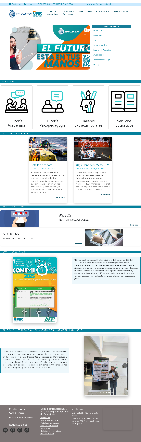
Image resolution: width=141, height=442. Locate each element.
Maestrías (97, 35)
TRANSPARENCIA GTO (63, 4)
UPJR (80, 11)
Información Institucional (99, 4)
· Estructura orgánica (49, 420)
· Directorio (45, 417)
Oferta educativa (52, 12)
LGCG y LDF (98, 64)
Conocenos (102, 11)
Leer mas (60, 197)
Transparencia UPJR (101, 59)
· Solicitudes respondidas (50, 431)
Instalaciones (120, 11)
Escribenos (17, 4)
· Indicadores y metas (49, 425)
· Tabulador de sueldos (49, 423)
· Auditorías (45, 428)
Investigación (99, 55)
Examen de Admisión (102, 50)
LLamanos (30, 4)
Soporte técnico (100, 45)
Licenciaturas (98, 30)
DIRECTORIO (44, 4)
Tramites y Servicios (68, 12)
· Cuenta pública (47, 433)
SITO (89, 11)
